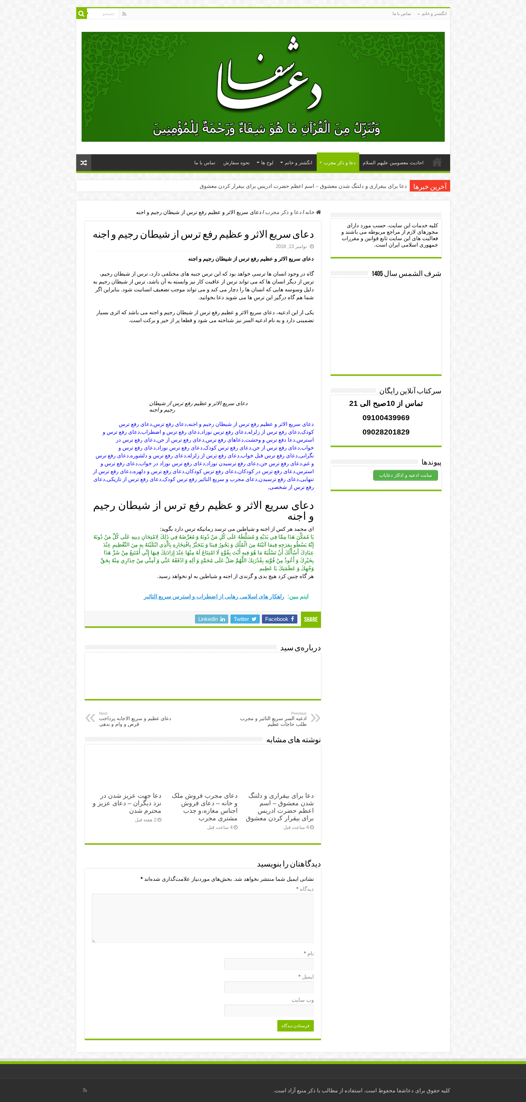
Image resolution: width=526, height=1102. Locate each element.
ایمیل (306, 977)
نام (309, 953)
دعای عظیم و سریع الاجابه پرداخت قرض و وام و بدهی (135, 719)
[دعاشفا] (263, 85)
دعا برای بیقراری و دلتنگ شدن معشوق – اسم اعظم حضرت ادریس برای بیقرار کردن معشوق (303, 186)
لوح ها (267, 162)
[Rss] (124, 14)
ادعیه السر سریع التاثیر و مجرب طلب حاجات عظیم (273, 719)
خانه (310, 212)
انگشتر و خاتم (434, 13)
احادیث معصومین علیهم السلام (393, 162)
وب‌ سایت (303, 1000)
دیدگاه (305, 889)
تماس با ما (402, 13)
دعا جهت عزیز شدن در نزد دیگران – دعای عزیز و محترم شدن (127, 803)
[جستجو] (81, 13)
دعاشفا (405, 1090)
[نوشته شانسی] (83, 162)
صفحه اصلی (437, 161)
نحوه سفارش (236, 162)
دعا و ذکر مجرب (340, 162)
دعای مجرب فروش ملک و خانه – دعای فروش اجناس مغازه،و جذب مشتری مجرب (205, 807)
